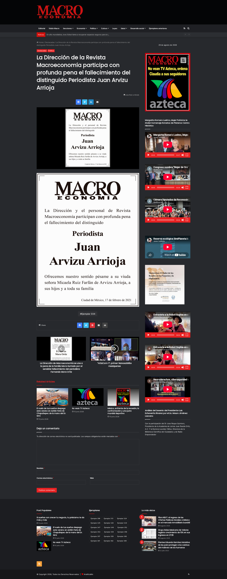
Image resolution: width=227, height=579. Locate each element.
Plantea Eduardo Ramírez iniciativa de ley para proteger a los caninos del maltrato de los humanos (174, 545)
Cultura (104, 28)
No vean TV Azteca (80, 408)
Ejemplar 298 (95, 518)
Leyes (114, 28)
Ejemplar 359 (108, 536)
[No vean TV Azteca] (88, 397)
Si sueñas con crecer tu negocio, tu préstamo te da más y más (60, 518)
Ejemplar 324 (122, 518)
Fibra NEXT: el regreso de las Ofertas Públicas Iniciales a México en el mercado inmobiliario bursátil (174, 520)
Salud (123, 28)
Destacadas (50, 42)
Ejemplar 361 (95, 541)
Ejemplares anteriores (158, 28)
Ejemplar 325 (95, 523)
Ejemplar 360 (122, 536)
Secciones (67, 28)
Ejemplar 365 (122, 541)
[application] (167, 145)
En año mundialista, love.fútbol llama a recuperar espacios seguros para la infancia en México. (85, 35)
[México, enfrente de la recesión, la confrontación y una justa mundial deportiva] (123, 397)
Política (93, 28)
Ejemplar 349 (109, 527)
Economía (81, 28)
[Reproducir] (148, 155)
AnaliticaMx (88, 574)
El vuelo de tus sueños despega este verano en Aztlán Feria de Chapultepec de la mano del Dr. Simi (51, 412)
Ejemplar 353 (95, 532)
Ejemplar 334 (88, 314)
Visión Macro (54, 28)
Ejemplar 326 (108, 523)
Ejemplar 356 (122, 532)
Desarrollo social (137, 28)
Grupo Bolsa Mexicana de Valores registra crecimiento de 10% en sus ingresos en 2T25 (174, 532)
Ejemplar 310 (108, 518)
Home (41, 42)
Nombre (41, 468)
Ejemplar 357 (95, 536)
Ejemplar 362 (108, 541)
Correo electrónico (45, 478)
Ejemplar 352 (122, 527)
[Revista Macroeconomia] (60, 12)
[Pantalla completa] (187, 155)
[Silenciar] (182, 155)
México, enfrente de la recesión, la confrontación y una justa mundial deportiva (123, 411)
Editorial (41, 28)
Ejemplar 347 (95, 527)
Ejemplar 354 (109, 532)
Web (92, 478)
